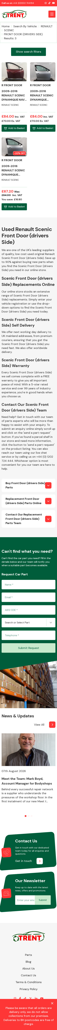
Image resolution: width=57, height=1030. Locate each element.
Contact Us (28, 975)
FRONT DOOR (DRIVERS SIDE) (23, 34)
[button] (25, 816)
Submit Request (28, 648)
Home (6, 26)
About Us (28, 968)
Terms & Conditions (29, 982)
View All (39, 725)
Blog (28, 962)
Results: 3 (10, 38)
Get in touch (23, 861)
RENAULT (47, 26)
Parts (28, 955)
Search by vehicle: (25, 26)
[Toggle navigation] (51, 14)
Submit (43, 900)
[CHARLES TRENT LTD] (16, 14)
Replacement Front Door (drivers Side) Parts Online (23, 501)
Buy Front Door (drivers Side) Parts (25, 485)
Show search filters (28, 52)
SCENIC (9, 30)
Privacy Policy (29, 989)
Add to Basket (16, 128)
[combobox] (28, 622)
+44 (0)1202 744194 (23, 3)
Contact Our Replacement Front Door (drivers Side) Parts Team (24, 519)
